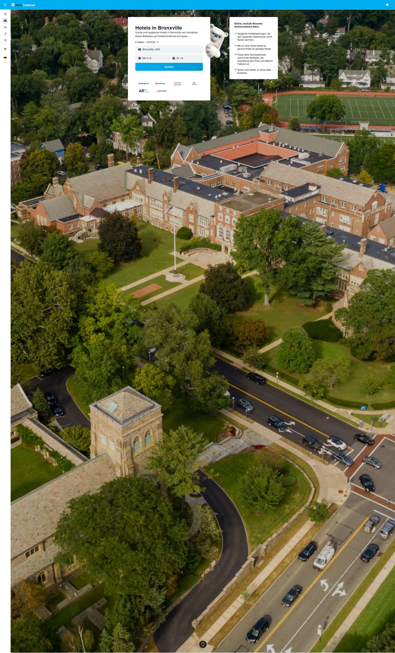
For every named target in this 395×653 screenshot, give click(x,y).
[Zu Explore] (5, 40)
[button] (5, 4)
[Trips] (5, 49)
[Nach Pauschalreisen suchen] (5, 34)
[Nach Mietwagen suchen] (5, 27)
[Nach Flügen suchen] (5, 14)
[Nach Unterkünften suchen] (5, 21)
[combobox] (147, 42)
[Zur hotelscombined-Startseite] (23, 4)
